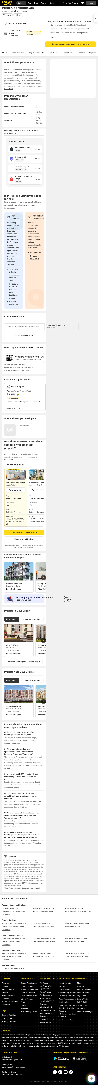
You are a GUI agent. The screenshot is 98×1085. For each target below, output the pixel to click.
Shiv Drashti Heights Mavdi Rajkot (76, 938)
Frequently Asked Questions (8, 997)
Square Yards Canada (29, 983)
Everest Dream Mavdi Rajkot (43, 911)
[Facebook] (55, 1072)
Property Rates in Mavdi (15, 408)
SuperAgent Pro (45, 1022)
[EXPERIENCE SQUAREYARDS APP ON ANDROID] (62, 1060)
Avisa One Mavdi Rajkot (10, 908)
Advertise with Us (46, 1007)
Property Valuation (65, 983)
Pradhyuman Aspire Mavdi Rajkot (13, 911)
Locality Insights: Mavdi (17, 379)
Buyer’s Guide (82, 999)
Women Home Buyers (85, 1012)
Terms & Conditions (9, 1015)
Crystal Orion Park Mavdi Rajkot (44, 908)
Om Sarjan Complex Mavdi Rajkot (13, 968)
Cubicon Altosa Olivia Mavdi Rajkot (77, 953)
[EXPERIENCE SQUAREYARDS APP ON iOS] (79, 1060)
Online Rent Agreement (67, 999)
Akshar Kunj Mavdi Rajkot (42, 953)
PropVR (24, 1005)
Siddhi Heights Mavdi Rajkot (74, 908)
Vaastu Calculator (64, 989)
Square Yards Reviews (10, 1001)
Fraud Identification (9, 1021)
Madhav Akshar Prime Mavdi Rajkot (14, 923)
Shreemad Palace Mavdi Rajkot (44, 926)
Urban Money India (28, 993)
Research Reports (83, 993)
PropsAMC (25, 1008)
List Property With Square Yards (46, 987)
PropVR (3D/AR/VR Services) (47, 1002)
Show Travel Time (25, 335)
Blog (79, 983)
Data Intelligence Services (46, 1014)
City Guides (81, 996)
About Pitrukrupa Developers (20, 418)
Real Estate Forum (84, 989)
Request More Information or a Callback (71, 44)
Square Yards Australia (29, 989)
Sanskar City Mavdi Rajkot (11, 941)
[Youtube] (66, 1072)
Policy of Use (7, 1018)
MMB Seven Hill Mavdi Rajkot (75, 941)
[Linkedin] (60, 1072)
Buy (29, 3)
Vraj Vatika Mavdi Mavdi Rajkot (44, 941)
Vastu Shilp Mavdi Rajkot (42, 923)
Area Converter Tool (65, 1020)
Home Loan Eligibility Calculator (66, 1009)
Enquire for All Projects (24, 539)
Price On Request (13, 589)
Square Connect (45, 992)
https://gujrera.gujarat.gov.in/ (31, 359)
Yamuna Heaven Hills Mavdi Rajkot (77, 956)
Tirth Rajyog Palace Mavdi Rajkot (44, 938)
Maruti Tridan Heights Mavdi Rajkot (77, 923)
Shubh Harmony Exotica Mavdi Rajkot (78, 911)
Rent (36, 3)
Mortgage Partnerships (48, 1019)
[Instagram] (71, 1072)
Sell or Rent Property (70, 3)
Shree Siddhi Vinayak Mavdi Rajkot (14, 938)
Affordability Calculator (66, 996)
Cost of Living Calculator (67, 993)
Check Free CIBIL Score (67, 1005)
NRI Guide (81, 1008)
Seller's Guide (82, 1002)
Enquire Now (17, 490)
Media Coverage (8, 989)
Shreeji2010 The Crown (39, 482)
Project (43, 3)
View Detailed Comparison (22, 532)
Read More (8, 89)
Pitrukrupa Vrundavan (15, 483)
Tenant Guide (82, 1005)
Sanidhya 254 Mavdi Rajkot (11, 956)
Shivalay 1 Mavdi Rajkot (73, 926)
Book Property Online (29, 1012)
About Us (5, 983)
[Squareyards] (7, 3)
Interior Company (27, 999)
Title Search (62, 986)
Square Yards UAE (28, 986)
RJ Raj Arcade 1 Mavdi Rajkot (43, 956)
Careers (5, 986)
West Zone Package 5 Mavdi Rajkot (14, 953)
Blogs (52, 3)
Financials (5, 993)
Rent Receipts (63, 1002)
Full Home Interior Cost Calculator (67, 1015)
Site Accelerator (45, 998)
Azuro (23, 1002)
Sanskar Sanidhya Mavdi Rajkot (13, 926)
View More (52, 38)
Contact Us (6, 1005)
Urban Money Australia (29, 996)
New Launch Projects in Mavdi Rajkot (24, 662)
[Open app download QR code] (96, 18)
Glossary (80, 986)
